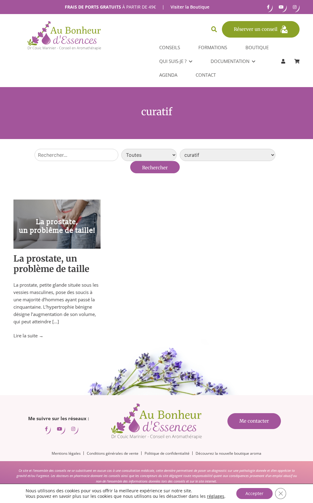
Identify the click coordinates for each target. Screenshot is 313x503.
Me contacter (254, 421)
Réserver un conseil (256, 29)
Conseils (169, 47)
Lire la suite (28, 335)
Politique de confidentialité (167, 453)
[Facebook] (268, 7)
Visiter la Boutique (190, 7)
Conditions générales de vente (112, 453)
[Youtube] (281, 7)
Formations (212, 47)
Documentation (230, 61)
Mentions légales (66, 453)
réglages (215, 496)
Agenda (168, 75)
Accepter (254, 493)
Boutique (257, 47)
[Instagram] (295, 7)
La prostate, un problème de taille (51, 263)
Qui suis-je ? (172, 61)
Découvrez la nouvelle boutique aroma (228, 453)
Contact (206, 75)
